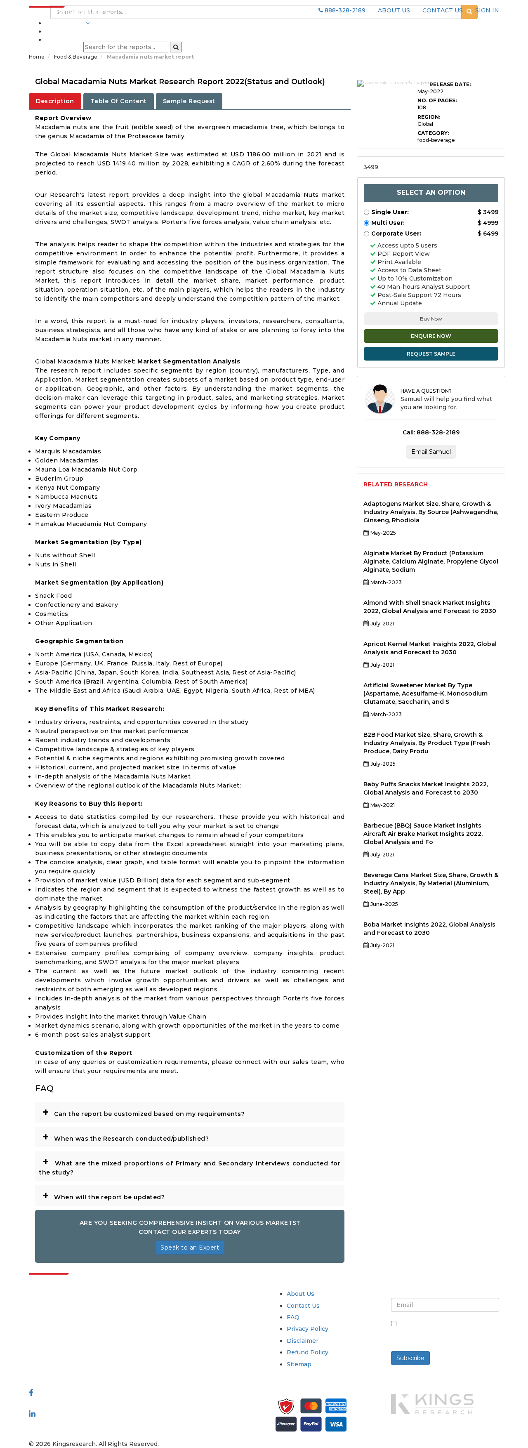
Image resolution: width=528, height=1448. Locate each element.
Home (37, 57)
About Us (300, 1293)
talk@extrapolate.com (62, 1352)
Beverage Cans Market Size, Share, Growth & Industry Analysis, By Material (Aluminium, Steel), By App (430, 883)
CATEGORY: (433, 133)
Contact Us (303, 1305)
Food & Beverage (76, 57)
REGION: (428, 117)
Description (55, 101)
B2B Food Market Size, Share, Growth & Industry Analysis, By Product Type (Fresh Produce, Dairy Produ (426, 743)
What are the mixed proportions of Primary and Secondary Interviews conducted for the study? (189, 1165)
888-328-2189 (344, 10)
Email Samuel (431, 451)
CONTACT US (442, 10)
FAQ (293, 1317)
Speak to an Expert (189, 1247)
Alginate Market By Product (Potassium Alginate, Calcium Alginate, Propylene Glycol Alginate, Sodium (430, 561)
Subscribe (410, 1358)
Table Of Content (118, 101)
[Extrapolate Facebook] (31, 1392)
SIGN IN (487, 10)
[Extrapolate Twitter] (83, 1403)
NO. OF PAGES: (437, 100)
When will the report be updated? (103, 1195)
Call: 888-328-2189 (431, 432)
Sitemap (299, 1364)
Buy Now (431, 319)
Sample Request (189, 101)
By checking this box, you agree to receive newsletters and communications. (448, 1332)
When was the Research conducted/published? (125, 1137)
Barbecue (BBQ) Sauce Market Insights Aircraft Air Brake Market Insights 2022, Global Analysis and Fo (423, 834)
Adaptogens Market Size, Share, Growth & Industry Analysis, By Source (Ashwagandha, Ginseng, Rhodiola (430, 512)
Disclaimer (302, 1340)
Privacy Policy (307, 1328)
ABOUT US (394, 10)
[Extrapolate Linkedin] (32, 1413)
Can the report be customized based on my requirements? (143, 1112)
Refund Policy (307, 1352)
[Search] (176, 47)
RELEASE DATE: (450, 84)
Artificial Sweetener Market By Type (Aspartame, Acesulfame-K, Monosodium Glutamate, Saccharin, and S (425, 693)
